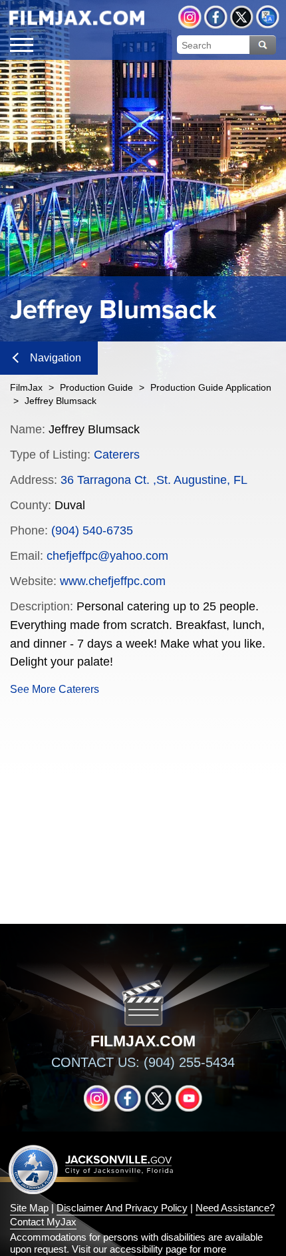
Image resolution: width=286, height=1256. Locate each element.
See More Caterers (54, 689)
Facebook (215, 17)
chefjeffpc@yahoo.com (107, 555)
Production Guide (96, 387)
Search (262, 45)
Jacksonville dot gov (91, 1169)
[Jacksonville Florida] (76, 18)
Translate (267, 17)
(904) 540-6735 (92, 530)
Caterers (117, 454)
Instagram (190, 17)
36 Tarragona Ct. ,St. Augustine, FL (154, 480)
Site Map (29, 1207)
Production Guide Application (210, 387)
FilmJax (26, 387)
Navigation (55, 357)
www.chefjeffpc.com (113, 581)
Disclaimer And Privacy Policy (122, 1207)
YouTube (189, 1098)
